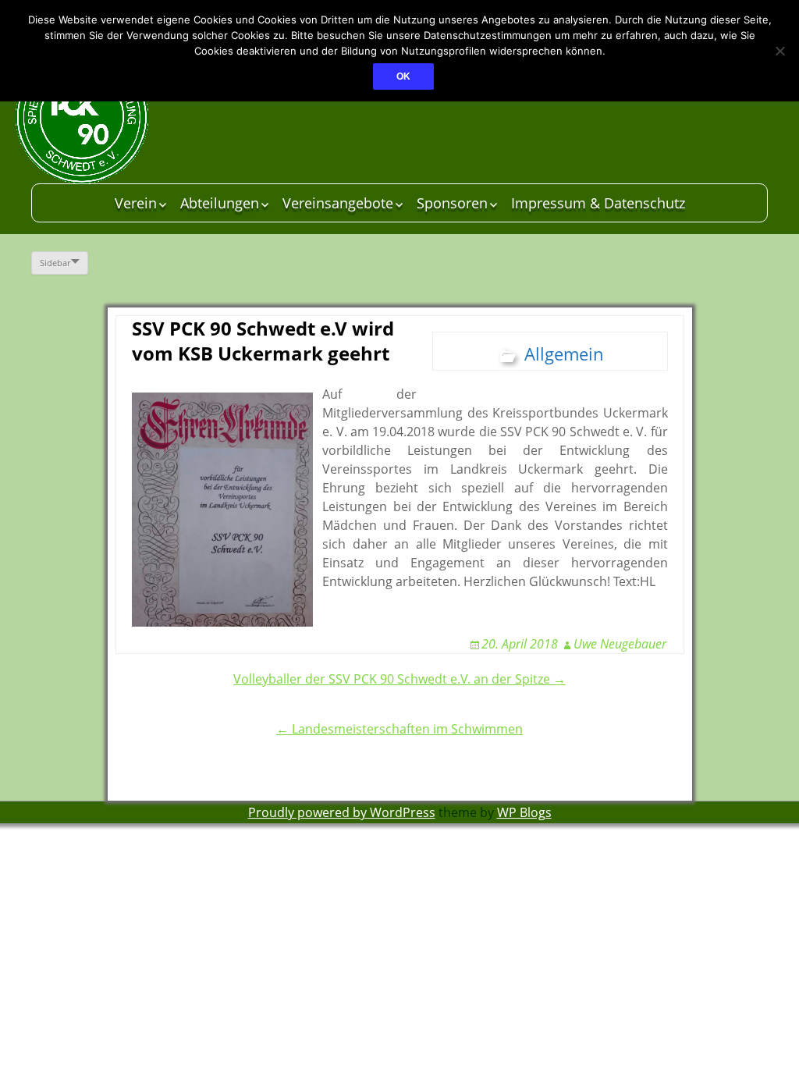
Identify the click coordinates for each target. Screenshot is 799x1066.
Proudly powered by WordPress (341, 812)
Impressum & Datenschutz (598, 203)
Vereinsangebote (337, 203)
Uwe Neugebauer (620, 643)
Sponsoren (452, 203)
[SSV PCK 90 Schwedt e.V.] (133, 117)
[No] (779, 51)
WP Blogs (524, 812)
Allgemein (564, 353)
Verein (136, 203)
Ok (403, 76)
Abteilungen (219, 203)
